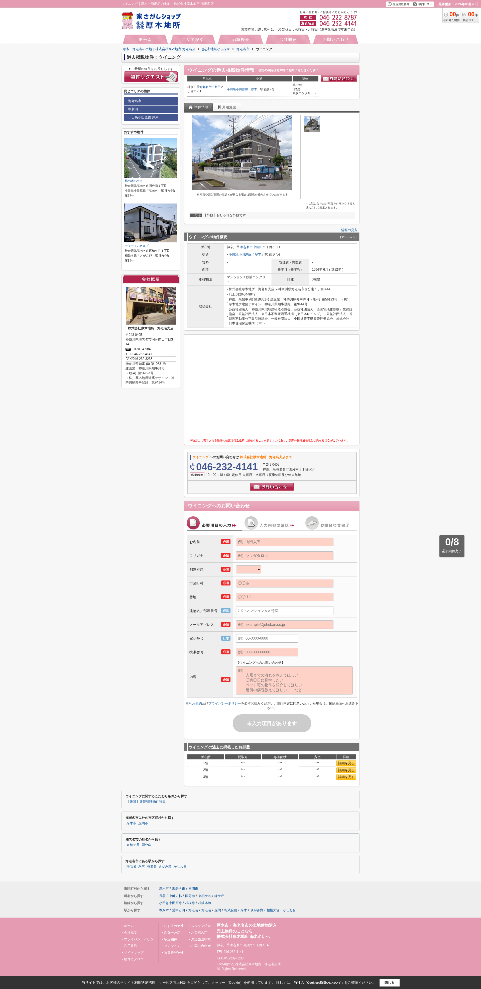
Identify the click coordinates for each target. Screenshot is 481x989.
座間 (217, 910)
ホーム (129, 926)
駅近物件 (170, 939)
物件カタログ (134, 959)
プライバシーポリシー (224, 703)
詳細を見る (346, 763)
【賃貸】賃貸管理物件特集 (146, 802)
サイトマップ (134, 952)
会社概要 (130, 932)
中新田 (215, 87)
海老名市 (205, 87)
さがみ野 (165, 866)
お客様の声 (199, 932)
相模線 (190, 903)
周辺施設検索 (201, 939)
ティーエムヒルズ (137, 246)
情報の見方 (349, 230)
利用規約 (195, 703)
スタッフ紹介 (201, 926)
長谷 (162, 896)
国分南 (146, 845)
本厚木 (164, 910)
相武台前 (230, 910)
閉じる (389, 982)
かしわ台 (180, 866)
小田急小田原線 (237, 89)
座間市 (143, 823)
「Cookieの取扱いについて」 (324, 982)
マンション (172, 946)
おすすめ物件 (174, 926)
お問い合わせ (201, 946)
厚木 (254, 89)
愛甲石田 (178, 910)
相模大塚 (273, 910)
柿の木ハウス (134, 181)
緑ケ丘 (219, 896)
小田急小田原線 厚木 (143, 117)
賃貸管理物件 (174, 952)
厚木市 (131, 823)
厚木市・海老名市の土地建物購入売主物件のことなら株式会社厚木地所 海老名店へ (247, 931)
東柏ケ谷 (133, 845)
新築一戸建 (172, 932)
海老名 (131, 866)
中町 (172, 896)
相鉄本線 (204, 903)
